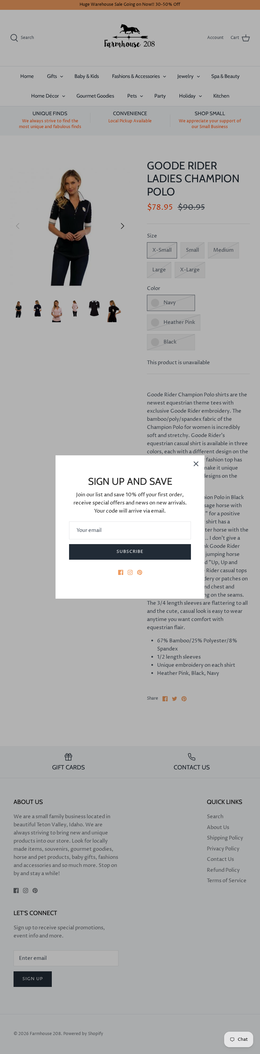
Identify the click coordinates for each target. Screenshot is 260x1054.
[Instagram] (130, 572)
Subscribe (130, 552)
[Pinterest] (139, 572)
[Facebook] (120, 572)
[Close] (196, 463)
